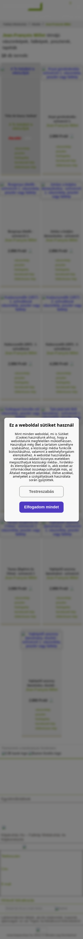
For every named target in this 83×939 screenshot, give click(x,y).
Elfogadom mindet (41, 507)
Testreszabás (41, 491)
